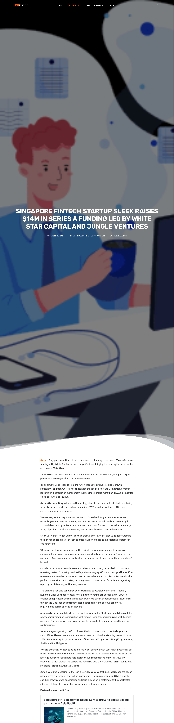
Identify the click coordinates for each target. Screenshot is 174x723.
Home (61, 5)
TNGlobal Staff (120, 236)
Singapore (100, 236)
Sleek (43, 460)
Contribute (99, 5)
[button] (158, 5)
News (92, 236)
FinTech (72, 236)
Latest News (73, 5)
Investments (83, 236)
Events (87, 5)
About (113, 5)
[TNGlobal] (22, 5)
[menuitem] (61, 5)
